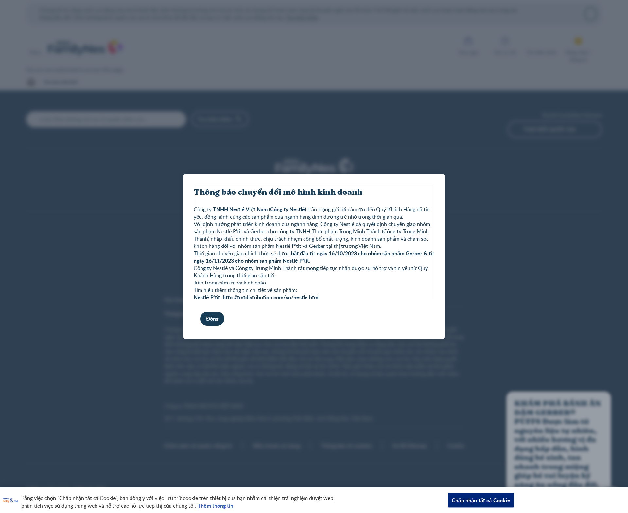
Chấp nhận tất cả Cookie (481, 500)
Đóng (212, 318)
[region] (314, 500)
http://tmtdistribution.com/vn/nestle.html (271, 297)
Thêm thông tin (215, 505)
